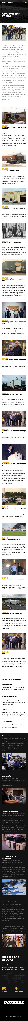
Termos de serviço (18, 1016)
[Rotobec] (7, 2)
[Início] (2, 7)
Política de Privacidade (10, 1016)
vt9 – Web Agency (18, 1014)
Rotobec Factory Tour (6, 554)
